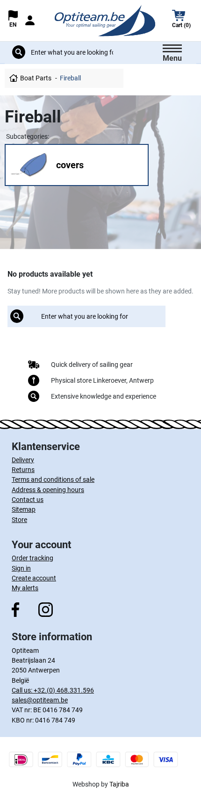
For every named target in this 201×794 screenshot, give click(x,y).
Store (19, 519)
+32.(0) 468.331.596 (64, 690)
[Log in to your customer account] (30, 20)
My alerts (25, 588)
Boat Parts (35, 78)
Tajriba (119, 784)
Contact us (27, 499)
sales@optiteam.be (40, 700)
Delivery (23, 460)
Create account (34, 578)
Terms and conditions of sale (53, 479)
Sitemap (24, 509)
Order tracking (32, 558)
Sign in (21, 568)
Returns (23, 469)
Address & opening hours (48, 490)
